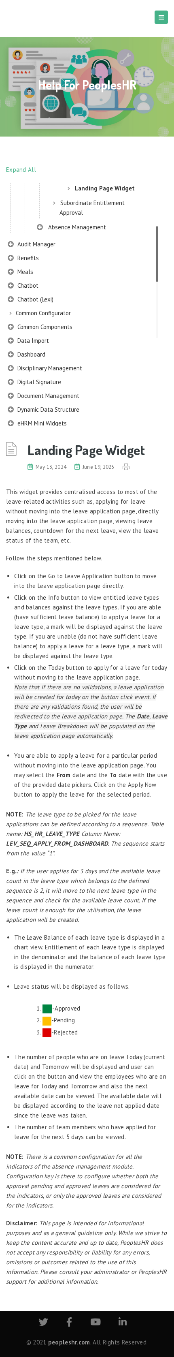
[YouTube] (95, 1323)
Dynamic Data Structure (47, 409)
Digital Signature (38, 382)
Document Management (47, 396)
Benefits (27, 258)
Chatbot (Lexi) (34, 299)
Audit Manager (35, 244)
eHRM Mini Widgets (41, 423)
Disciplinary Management (49, 368)
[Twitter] (43, 1323)
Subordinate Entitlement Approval (92, 207)
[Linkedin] (122, 1323)
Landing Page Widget (105, 188)
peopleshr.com (69, 1342)
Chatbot (27, 285)
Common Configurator (43, 313)
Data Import (32, 340)
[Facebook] (69, 1323)
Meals (24, 272)
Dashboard (30, 354)
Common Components (44, 327)
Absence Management (75, 227)
